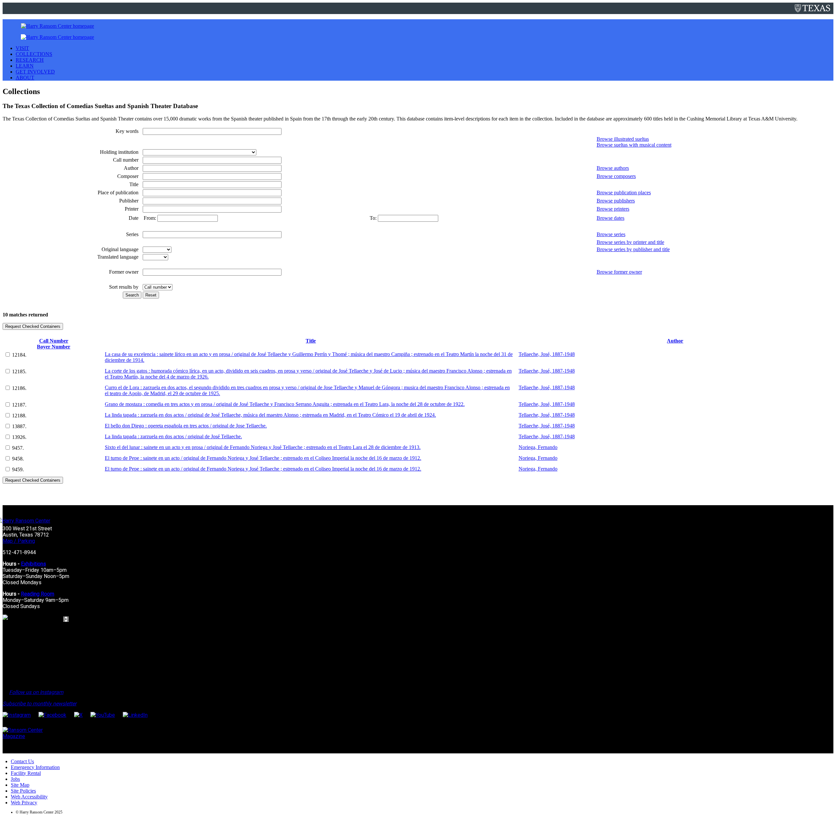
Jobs (15, 779)
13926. (19, 437)
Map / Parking (19, 541)
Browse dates (610, 218)
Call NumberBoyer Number (53, 343)
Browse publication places (624, 192)
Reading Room (37, 594)
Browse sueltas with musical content (634, 145)
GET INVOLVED (35, 71)
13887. (19, 426)
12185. (19, 371)
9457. (18, 448)
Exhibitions (33, 564)
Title (311, 341)
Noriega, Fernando (538, 447)
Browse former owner (619, 272)
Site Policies (23, 791)
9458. (18, 458)
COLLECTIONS (34, 54)
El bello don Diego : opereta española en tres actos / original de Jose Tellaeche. (186, 425)
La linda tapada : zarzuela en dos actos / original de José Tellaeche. (173, 436)
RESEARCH (30, 60)
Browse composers (616, 176)
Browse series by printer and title (630, 242)
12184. (19, 355)
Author (675, 341)
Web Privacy (24, 802)
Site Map (20, 785)
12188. (19, 415)
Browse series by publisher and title (633, 249)
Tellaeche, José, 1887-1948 (547, 354)
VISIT (22, 48)
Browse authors (613, 168)
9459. (18, 469)
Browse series (611, 234)
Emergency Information (35, 767)
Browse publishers (616, 200)
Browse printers (613, 209)
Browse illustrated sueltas (623, 139)
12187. (19, 405)
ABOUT (25, 77)
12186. (19, 388)
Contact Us (22, 761)
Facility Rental (26, 773)
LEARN (25, 66)
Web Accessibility (29, 796)
